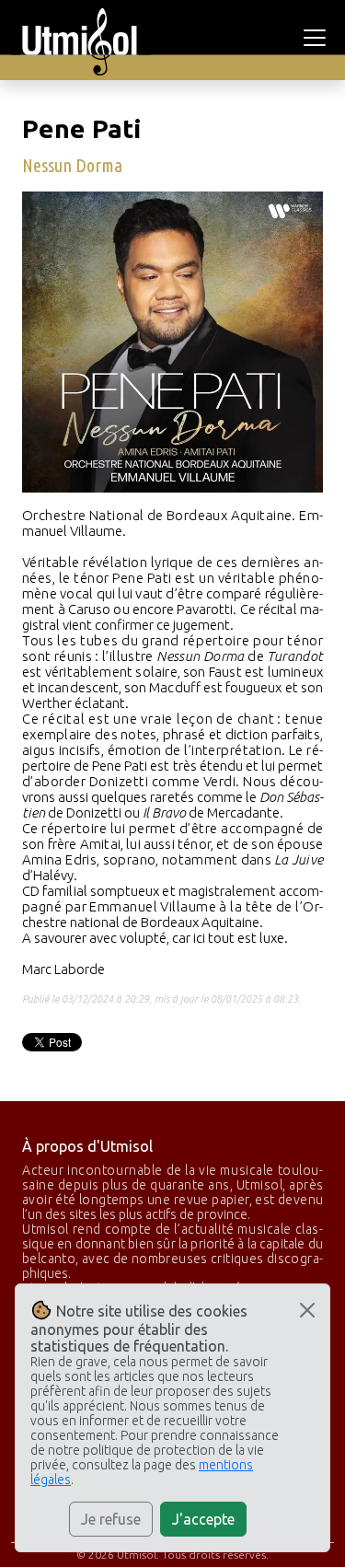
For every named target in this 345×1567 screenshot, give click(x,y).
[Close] (307, 1310)
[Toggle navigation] (317, 37)
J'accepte (203, 1519)
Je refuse (111, 1519)
